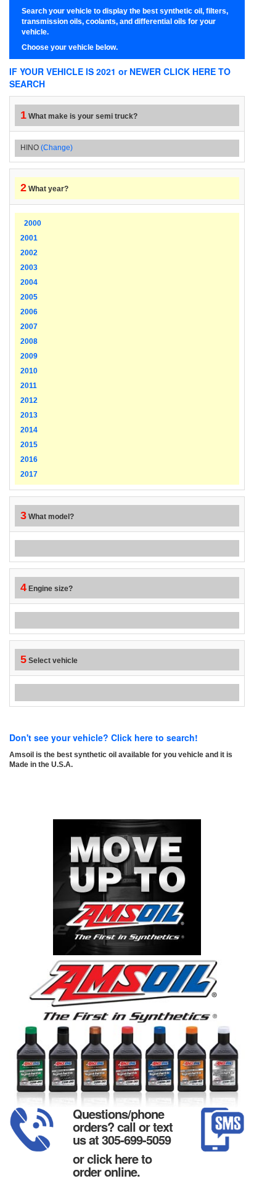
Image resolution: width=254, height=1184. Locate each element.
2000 (32, 223)
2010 (29, 371)
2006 (29, 312)
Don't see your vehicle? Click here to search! (103, 737)
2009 (29, 356)
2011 (28, 385)
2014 (29, 430)
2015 (29, 444)
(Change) (57, 147)
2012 (29, 400)
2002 (29, 252)
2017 (29, 474)
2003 (29, 267)
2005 (29, 297)
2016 (29, 459)
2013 (29, 415)
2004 (29, 282)
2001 (29, 238)
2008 (29, 341)
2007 (29, 326)
